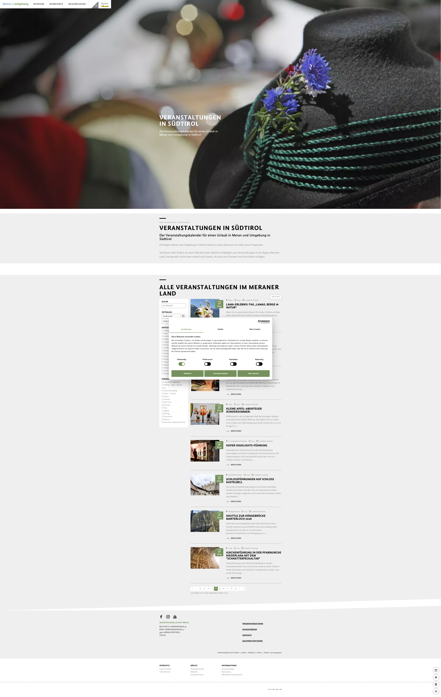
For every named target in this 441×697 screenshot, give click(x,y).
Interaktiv (164, 666)
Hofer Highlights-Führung (246, 445)
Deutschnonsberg (170, 391)
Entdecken (38, 4)
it (269, 689)
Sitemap (266, 652)
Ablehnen (187, 374)
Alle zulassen (253, 374)
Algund (166, 411)
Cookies (243, 652)
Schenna (167, 399)
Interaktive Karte (197, 675)
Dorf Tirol (167, 402)
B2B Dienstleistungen (252, 641)
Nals (165, 408)
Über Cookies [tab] (254, 329)
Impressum (251, 652)
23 (235, 589)
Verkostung (168, 342)
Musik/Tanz (168, 359)
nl (277, 689)
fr (281, 689)
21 (227, 589)
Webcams (194, 672)
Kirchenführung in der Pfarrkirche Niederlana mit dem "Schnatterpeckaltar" (253, 555)
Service (194, 666)
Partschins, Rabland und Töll (174, 422)
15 (204, 589)
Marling (167, 414)
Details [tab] (220, 329)
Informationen (229, 666)
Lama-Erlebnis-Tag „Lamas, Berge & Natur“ (252, 306)
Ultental (167, 405)
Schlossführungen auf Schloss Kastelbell (250, 481)
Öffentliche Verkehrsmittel (232, 675)
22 (231, 589)
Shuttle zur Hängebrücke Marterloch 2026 (246, 517)
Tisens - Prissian (170, 394)
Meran (166, 396)
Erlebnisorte (56, 4)
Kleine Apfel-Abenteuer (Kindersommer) (244, 410)
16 (208, 589)
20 (224, 589)
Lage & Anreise (165, 669)
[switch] (207, 364)
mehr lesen (236, 394)
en (273, 689)
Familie (166, 374)
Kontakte (247, 635)
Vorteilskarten (164, 672)
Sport (166, 333)
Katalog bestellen (197, 669)
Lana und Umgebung (171, 382)
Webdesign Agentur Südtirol (162, 690)
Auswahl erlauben (220, 374)
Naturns (167, 419)
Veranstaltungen (228, 669)
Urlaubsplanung (77, 4)
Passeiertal (168, 417)
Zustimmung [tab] (186, 329)
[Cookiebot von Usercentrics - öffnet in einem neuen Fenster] (260, 321)
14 (200, 589)
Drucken (276, 297)
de (266, 689)
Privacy (259, 652)
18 (216, 589)
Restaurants (226, 672)
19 (220, 589)
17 (212, 589)
